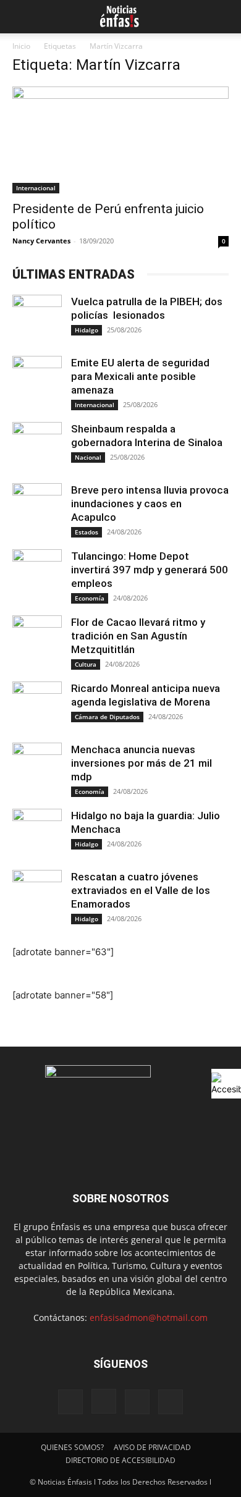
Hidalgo (86, 330)
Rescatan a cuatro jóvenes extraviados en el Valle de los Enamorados (140, 890)
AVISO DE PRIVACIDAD (152, 1447)
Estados (86, 532)
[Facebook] (70, 1401)
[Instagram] (103, 1401)
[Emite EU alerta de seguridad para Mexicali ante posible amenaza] (37, 380)
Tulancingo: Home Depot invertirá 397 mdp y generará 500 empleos (149, 569)
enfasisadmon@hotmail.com (149, 1317)
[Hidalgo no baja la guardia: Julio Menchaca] (37, 833)
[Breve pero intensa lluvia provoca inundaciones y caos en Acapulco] (37, 508)
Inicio (21, 46)
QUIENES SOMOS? (72, 1447)
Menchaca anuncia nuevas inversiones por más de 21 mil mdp (141, 763)
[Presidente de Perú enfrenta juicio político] (120, 139)
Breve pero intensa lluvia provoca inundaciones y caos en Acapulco (150, 503)
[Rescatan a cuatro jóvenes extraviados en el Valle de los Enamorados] (37, 894)
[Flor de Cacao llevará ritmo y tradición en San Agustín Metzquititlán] (37, 640)
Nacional (88, 457)
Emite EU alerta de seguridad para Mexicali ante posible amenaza (140, 376)
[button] (20, 16)
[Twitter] (137, 1401)
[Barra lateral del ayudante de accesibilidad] (226, 1084)
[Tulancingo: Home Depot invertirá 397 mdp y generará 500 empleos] (37, 574)
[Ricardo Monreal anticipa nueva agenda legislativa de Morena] (37, 706)
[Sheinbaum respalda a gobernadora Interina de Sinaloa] (37, 446)
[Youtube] (170, 1401)
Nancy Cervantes (41, 240)
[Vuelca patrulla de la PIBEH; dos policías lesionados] (37, 319)
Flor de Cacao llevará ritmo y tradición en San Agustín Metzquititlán (138, 636)
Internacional (36, 187)
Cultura (85, 664)
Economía (89, 598)
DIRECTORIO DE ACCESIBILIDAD (120, 1460)
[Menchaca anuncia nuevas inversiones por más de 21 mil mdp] (37, 767)
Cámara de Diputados (107, 716)
